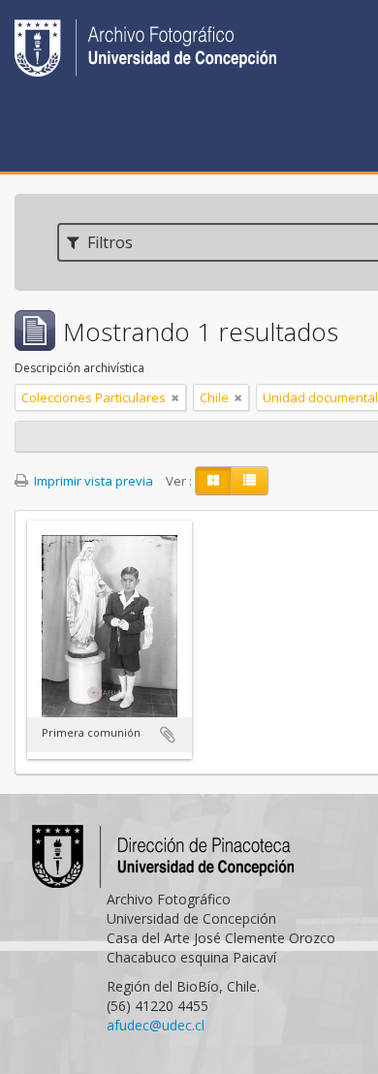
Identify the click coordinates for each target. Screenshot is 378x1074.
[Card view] (213, 480)
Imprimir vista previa (92, 481)
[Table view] (249, 480)
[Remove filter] (175, 397)
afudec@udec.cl (156, 1025)
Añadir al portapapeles (167, 734)
